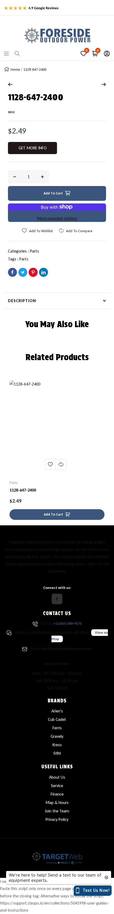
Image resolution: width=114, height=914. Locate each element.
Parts (34, 251)
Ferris (57, 727)
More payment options (57, 218)
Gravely (57, 736)
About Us (57, 777)
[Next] (104, 84)
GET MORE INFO (33, 147)
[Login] (107, 53)
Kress (57, 744)
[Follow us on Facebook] (57, 599)
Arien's (57, 710)
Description (22, 300)
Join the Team (57, 810)
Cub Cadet (57, 719)
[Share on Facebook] (12, 272)
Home (15, 69)
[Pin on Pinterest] (33, 272)
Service (57, 785)
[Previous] (10, 84)
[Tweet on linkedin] (43, 272)
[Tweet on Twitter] (22, 272)
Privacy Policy (57, 819)
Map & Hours (57, 802)
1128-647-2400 (23, 490)
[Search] (17, 53)
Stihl (57, 753)
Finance (57, 794)
